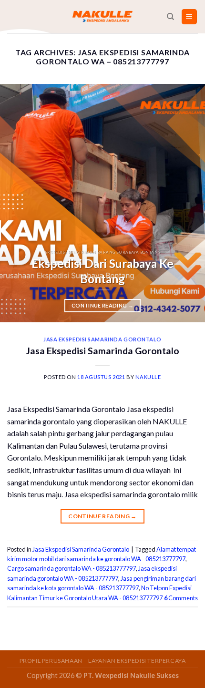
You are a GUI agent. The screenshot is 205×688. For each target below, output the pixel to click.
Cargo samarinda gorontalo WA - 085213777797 (71, 568)
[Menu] (189, 17)
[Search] (170, 17)
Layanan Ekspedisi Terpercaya (136, 660)
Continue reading (102, 305)
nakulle (148, 377)
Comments (181, 598)
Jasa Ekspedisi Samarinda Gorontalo (102, 339)
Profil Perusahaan (51, 660)
